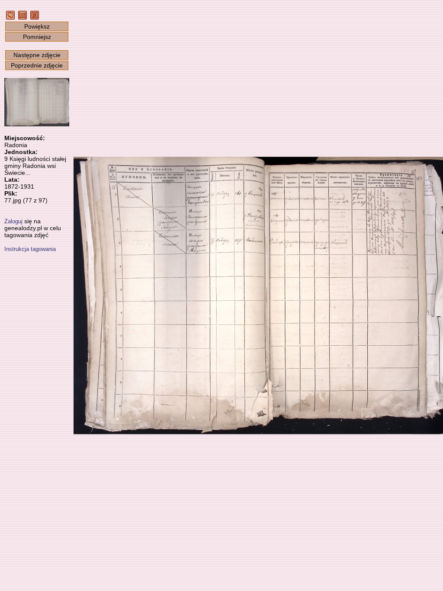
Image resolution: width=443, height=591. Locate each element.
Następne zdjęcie (37, 54)
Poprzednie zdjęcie (37, 65)
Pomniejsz (37, 36)
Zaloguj (13, 221)
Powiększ (37, 26)
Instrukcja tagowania (30, 249)
